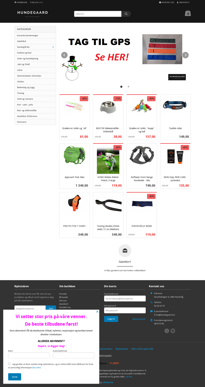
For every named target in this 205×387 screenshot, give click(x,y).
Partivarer (22, 121)
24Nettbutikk (107, 382)
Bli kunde (63, 297)
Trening (20, 93)
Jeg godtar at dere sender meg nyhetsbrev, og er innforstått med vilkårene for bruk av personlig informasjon (50, 366)
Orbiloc (20, 81)
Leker (20, 70)
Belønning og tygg (26, 87)
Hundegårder (23, 46)
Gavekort (63, 303)
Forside (63, 293)
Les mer (128, 376)
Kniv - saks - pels (25, 104)
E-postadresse (111, 293)
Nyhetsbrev (121, 348)
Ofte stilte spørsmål (142, 348)
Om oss (63, 300)
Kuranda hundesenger (27, 35)
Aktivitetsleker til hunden (29, 75)
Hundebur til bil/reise (27, 116)
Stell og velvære (25, 98)
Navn (10, 350)
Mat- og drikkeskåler (27, 110)
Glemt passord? (139, 319)
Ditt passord (110, 305)
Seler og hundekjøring (27, 58)
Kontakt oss (65, 307)
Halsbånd (21, 41)
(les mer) (36, 367)
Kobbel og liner (24, 52)
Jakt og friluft (23, 64)
